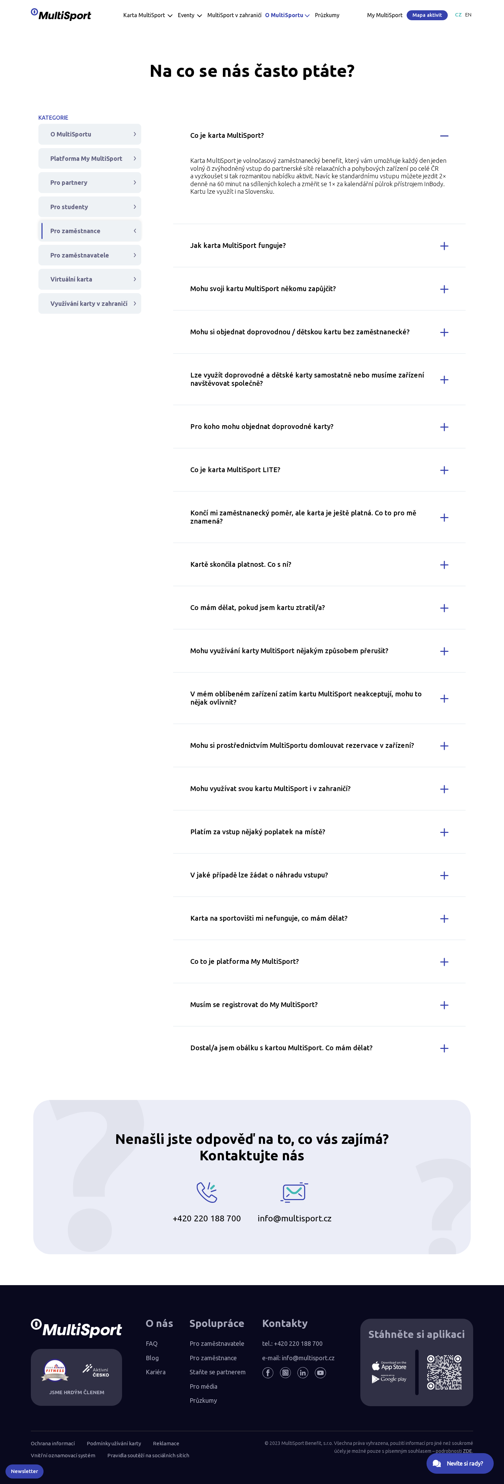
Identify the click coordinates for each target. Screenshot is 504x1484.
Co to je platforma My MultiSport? (244, 961)
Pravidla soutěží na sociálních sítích (148, 1455)
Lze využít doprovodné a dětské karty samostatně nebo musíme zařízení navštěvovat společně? (307, 379)
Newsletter (24, 1471)
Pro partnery (68, 182)
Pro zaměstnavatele (79, 255)
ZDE (467, 1451)
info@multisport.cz (294, 1218)
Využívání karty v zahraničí (89, 303)
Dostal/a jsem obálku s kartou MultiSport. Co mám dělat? (281, 1048)
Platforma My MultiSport (86, 158)
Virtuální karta (71, 279)
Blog (152, 1357)
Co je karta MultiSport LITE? (235, 470)
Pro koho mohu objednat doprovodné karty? (262, 426)
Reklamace (166, 1443)
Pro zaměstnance (75, 230)
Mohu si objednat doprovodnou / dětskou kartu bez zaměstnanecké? (300, 332)
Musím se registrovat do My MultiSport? (254, 1004)
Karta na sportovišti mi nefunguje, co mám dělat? (269, 918)
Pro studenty (69, 206)
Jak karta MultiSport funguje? (238, 245)
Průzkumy (203, 1400)
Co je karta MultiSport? (227, 135)
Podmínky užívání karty (114, 1443)
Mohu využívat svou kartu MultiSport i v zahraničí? (270, 788)
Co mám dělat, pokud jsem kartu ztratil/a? (257, 607)
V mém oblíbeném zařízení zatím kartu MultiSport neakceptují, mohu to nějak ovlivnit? (306, 698)
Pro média (203, 1386)
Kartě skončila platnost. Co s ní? (240, 564)
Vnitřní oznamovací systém (63, 1455)
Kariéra (156, 1371)
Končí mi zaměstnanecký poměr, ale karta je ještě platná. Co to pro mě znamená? (303, 517)
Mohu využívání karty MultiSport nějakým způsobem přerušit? (289, 651)
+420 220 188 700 (207, 1218)
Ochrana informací (53, 1443)
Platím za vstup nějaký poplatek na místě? (257, 832)
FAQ (152, 1343)
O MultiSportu (70, 134)
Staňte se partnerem (218, 1371)
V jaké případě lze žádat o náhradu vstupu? (259, 875)
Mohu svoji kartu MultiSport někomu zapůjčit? (263, 288)
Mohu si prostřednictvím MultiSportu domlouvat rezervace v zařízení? (302, 745)
